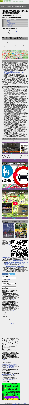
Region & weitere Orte (11, 25)
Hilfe (9, 279)
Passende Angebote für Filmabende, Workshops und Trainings (15, 218)
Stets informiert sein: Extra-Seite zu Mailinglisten (15, 266)
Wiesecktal (9, 22)
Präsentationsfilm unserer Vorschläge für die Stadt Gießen (17, 160)
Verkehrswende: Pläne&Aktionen (8, 379)
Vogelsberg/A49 (10, 24)
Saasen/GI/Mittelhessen (16, 6)
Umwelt (20, 4)
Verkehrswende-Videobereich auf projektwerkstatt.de (15, 153)
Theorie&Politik (3, 6)
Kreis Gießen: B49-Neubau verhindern (9, 364)
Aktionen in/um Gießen (11, 26)
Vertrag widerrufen (15, 404)
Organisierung (15, 4)
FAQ (21, 403)
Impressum (18, 403)
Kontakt (15, 403)
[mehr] (12, 299)
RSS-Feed (24, 403)
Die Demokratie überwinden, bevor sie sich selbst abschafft (10, 366)
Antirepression (9, 4)
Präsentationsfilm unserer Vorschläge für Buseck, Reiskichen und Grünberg (17, 189)
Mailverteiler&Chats (10, 367)
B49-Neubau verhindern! (11, 23)
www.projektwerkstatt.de (8, 71)
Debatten (9, 6)
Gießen (8, 20)
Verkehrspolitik (8, 8)
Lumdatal (8, 21)
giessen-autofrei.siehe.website (22, 31)
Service (1, 7)
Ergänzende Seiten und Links (8, 374)
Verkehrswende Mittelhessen (11, 19)
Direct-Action (2, 4)
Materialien (24, 6)
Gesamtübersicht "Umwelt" (12, 35)
